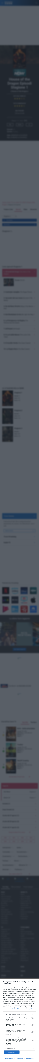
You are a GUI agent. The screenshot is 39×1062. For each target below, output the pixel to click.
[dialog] (19, 1020)
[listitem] (19, 1014)
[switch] (32, 1018)
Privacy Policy (30, 1058)
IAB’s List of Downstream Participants (21, 1009)
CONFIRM (11, 1052)
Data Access (19, 1058)
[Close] (35, 982)
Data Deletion (9, 1058)
